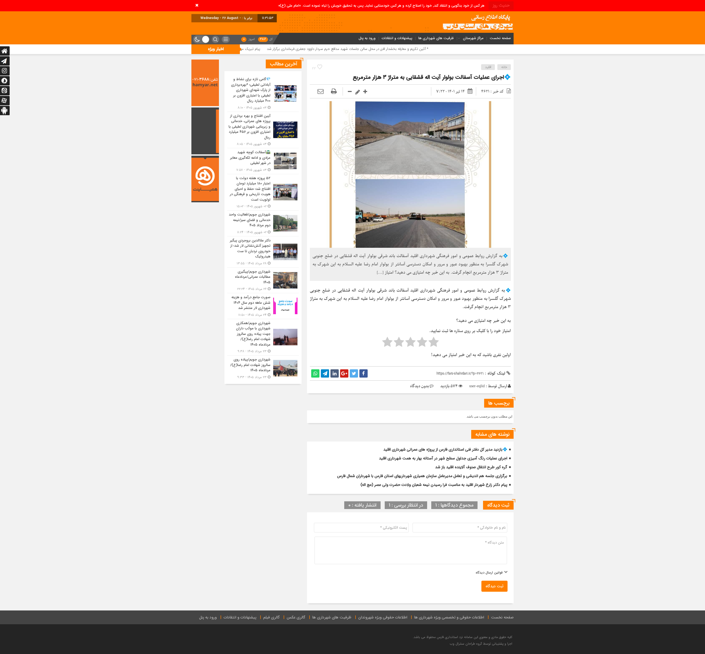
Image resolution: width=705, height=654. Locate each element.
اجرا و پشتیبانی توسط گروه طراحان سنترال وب (481, 643)
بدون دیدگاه (419, 386)
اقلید (488, 67)
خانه (504, 67)
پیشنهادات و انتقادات (397, 38)
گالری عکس (296, 617)
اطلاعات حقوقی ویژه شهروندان (382, 617)
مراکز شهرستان (473, 38)
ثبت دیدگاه (494, 586)
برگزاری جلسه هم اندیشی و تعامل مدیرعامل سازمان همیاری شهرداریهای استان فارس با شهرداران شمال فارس (422, 476)
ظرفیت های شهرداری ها (436, 38)
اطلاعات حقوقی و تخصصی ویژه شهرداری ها (449, 617)
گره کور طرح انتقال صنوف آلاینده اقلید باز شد (471, 467)
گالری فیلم (271, 617)
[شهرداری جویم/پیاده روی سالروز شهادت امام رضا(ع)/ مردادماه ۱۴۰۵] (263, 368)
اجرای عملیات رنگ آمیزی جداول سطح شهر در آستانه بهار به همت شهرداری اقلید (443, 458)
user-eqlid (477, 386)
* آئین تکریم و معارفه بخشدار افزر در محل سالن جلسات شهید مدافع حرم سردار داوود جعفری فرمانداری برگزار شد (393, 49)
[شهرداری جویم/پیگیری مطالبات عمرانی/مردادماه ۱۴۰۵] (263, 280)
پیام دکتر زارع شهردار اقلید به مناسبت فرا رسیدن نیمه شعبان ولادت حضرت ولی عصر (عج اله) (433, 485)
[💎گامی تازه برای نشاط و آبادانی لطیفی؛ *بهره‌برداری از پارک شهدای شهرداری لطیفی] (263, 93)
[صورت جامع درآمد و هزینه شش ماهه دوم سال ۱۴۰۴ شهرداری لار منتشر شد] (263, 306)
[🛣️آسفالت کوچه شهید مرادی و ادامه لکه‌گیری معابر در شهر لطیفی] (263, 161)
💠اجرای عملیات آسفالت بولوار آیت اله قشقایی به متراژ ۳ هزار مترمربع (432, 77)
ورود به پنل (367, 38)
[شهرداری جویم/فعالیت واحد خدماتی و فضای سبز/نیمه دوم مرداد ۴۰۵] (263, 223)
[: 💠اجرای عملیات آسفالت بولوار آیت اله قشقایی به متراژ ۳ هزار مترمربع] (320, 91)
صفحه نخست (500, 38)
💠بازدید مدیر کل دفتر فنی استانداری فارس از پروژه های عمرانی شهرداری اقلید (445, 449)
